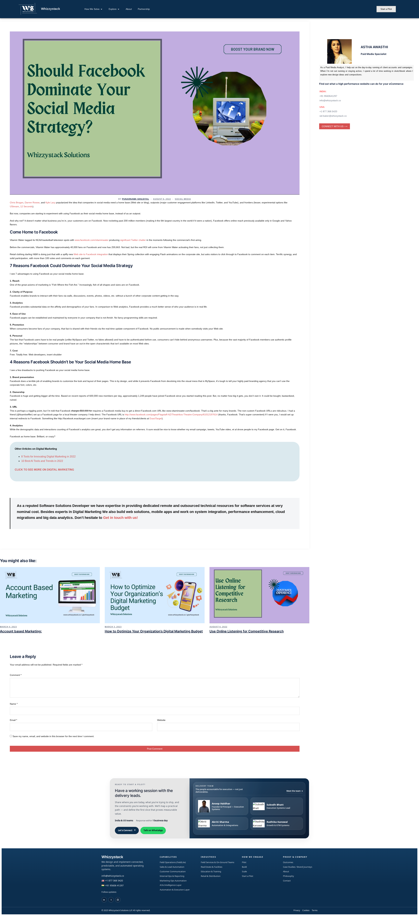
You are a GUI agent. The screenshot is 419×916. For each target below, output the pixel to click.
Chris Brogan (16, 202)
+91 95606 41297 (114, 885)
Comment (15, 675)
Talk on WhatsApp (153, 830)
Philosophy (288, 876)
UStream (14, 206)
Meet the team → (294, 791)
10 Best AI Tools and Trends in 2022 (42, 461)
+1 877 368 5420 (114, 880)
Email (13, 720)
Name (14, 704)
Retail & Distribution (210, 876)
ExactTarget (156, 418)
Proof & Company (295, 857)
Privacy (296, 910)
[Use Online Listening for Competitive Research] (259, 595)
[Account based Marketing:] (50, 595)
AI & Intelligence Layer (171, 885)
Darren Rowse (32, 202)
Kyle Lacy (50, 202)
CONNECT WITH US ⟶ (334, 126)
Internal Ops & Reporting (172, 876)
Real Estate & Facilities (211, 866)
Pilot (244, 862)
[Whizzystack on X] (111, 899)
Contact (287, 880)
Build (244, 866)
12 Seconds (26, 206)
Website (161, 720)
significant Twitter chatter (133, 240)
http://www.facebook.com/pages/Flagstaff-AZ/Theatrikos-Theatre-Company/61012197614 (171, 414)
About (286, 871)
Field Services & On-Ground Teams (217, 862)
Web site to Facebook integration (91, 254)
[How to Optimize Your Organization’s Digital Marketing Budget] (155, 595)
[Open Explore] (118, 9)
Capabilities (168, 857)
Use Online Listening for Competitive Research (247, 631)
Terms (315, 910)
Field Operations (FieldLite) (173, 862)
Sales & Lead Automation (172, 866)
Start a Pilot (247, 876)
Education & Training (211, 871)
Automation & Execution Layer (175, 889)
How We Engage (252, 857)
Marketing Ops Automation (173, 880)
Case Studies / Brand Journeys (297, 866)
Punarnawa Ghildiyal (135, 199)
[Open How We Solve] (101, 9)
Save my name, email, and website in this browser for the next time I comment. (53, 736)
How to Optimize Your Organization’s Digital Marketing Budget (154, 631)
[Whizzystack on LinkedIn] (104, 899)
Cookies (306, 910)
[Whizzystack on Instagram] (117, 899)
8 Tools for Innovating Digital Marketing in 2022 (48, 456)
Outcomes (288, 862)
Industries (208, 857)
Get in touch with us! (120, 518)
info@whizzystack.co (112, 875)
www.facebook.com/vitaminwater (92, 240)
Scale (244, 871)
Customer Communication (173, 871)
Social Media (183, 199)
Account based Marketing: (21, 631)
